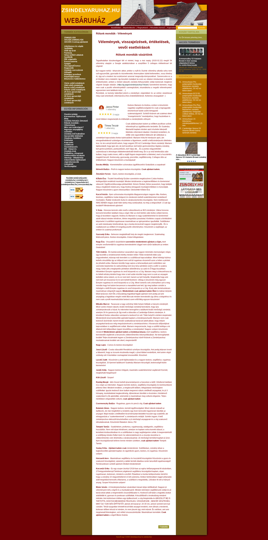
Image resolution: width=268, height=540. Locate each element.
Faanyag (68, 53)
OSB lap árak (70, 51)
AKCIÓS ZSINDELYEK (74, 40)
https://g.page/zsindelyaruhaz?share (133, 85)
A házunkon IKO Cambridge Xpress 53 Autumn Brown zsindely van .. (191, 157)
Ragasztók (69, 68)
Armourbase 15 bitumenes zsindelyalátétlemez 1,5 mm (192, 122)
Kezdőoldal (116, 28)
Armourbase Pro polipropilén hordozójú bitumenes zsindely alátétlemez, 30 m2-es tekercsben (191, 86)
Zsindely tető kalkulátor (74, 134)
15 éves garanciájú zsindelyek (72, 101)
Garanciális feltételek (73, 136)
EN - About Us (70, 149)
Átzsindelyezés (71, 147)
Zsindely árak (70, 151)
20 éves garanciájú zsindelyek (72, 97)
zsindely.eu (69, 182)
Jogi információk (71, 162)
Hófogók (68, 72)
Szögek (67, 64)
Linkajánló (68, 164)
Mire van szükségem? (74, 127)
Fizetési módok (71, 114)
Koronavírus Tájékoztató (75, 116)
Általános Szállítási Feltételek (72, 139)
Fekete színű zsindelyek (74, 90)
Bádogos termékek (72, 74)
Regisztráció (142, 28)
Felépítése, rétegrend (73, 153)
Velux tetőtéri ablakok (73, 55)
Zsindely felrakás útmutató (76, 121)
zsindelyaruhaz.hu (69, 184)
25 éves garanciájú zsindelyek (72, 93)
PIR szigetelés (70, 59)
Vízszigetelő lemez (72, 66)
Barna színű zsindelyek (74, 87)
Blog (66, 119)
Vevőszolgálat (70, 166)
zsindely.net (82, 180)
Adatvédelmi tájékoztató (75, 160)
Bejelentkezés (129, 28)
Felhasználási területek (74, 155)
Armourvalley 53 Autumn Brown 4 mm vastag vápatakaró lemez (190, 61)
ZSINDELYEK (70, 38)
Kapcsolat (171, 28)
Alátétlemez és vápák (73, 46)
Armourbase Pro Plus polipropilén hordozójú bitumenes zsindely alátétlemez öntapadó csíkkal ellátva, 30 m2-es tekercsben (192, 110)
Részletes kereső (157, 28)
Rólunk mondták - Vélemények (72, 124)
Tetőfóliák (68, 48)
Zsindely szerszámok (73, 70)
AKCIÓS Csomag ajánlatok (76, 42)
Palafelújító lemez (72, 77)
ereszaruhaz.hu (85, 184)
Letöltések (69, 145)
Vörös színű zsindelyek (74, 83)
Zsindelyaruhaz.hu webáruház (141, 537)
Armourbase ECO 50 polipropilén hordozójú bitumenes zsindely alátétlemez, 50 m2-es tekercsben (191, 97)
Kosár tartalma (189, 32)
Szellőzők (68, 57)
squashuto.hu (82, 182)
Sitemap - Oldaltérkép (73, 158)
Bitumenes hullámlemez (74, 79)
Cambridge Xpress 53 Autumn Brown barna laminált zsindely (191, 130)
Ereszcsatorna (70, 61)
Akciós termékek (189, 42)
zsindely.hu (70, 180)
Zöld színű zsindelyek (73, 85)
